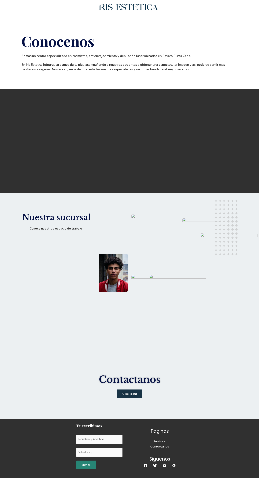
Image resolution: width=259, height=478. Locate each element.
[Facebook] (145, 465)
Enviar (86, 465)
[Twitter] (155, 465)
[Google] (174, 465)
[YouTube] (164, 465)
